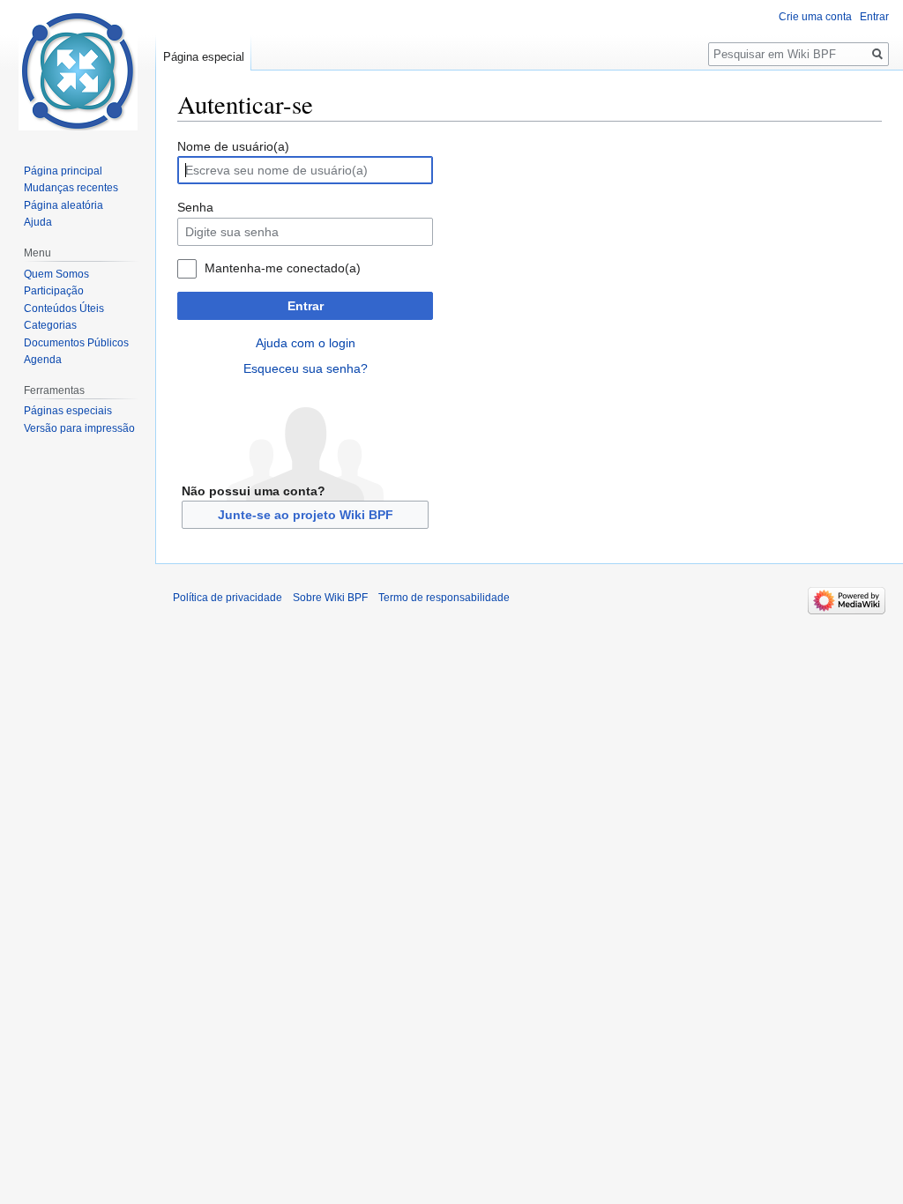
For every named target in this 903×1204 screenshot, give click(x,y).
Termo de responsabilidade (444, 597)
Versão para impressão (79, 428)
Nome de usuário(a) (233, 146)
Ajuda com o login (305, 343)
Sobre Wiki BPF (330, 597)
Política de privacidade (227, 597)
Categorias (50, 325)
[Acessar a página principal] (77, 70)
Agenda (43, 359)
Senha (195, 207)
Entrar (305, 306)
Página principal (63, 171)
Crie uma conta (815, 17)
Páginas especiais (68, 411)
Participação (54, 291)
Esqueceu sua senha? (305, 368)
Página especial (203, 56)
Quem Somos (56, 274)
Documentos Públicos (76, 343)
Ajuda (38, 222)
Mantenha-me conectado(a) (283, 268)
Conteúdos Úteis (64, 308)
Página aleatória (63, 205)
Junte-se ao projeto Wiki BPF (305, 515)
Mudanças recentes (71, 188)
